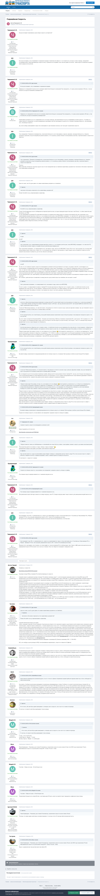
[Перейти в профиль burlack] (12, 705)
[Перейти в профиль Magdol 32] (12, 725)
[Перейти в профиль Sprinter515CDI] (12, 812)
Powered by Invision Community (50, 888)
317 (13, 42)
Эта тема (88, 7)
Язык (40, 885)
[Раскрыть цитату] (21, 83)
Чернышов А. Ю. (18, 23)
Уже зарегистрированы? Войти (76, 2)
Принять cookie (74, 892)
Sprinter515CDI (12, 807)
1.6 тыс (13, 756)
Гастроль (12, 836)
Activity (14, 7)
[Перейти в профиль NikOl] (12, 677)
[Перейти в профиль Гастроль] (12, 841)
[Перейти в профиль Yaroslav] (12, 609)
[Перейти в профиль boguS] (12, 112)
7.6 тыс (13, 615)
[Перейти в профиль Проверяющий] (12, 346)
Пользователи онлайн (37, 10)
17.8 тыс (13, 683)
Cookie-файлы (57, 885)
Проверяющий (12, 341)
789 (13, 711)
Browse (8, 7)
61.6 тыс (13, 430)
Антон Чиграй (12, 565)
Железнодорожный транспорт (26, 24)
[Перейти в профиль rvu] (12, 423)
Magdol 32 (12, 720)
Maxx (12, 744)
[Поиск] (93, 7)
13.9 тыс (13, 577)
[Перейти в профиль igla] (12, 63)
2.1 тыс (13, 818)
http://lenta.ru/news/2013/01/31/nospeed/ (28, 570)
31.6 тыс (13, 69)
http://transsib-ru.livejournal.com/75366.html (29, 432)
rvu (12, 418)
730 (13, 731)
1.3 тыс (13, 848)
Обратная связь (49, 885)
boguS (12, 107)
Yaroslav (12, 604)
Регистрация (90, 2)
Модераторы (27, 10)
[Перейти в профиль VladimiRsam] (12, 653)
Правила (20, 10)
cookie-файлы (16, 892)
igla (12, 58)
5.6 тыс (13, 353)
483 (13, 119)
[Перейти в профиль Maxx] (12, 749)
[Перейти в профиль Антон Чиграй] (12, 570)
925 (13, 659)
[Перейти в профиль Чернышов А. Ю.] (8, 23)
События (14, 10)
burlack (12, 700)
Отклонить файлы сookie (87, 892)
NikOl (12, 672)
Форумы (8, 10)
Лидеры (46, 10)
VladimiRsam (12, 648)
